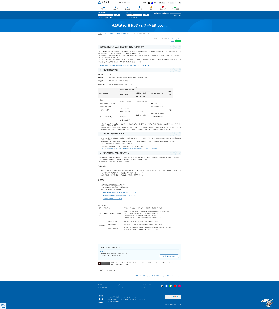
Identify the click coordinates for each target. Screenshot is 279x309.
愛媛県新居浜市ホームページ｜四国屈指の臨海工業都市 (104, 2)
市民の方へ (104, 9)
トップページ (105, 33)
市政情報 (139, 9)
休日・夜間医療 (175, 9)
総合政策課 (123, 33)
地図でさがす (165, 13)
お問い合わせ (121, 285)
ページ (107, 17)
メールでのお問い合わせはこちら (128, 297)
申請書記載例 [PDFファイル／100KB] (112, 199)
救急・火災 (163, 9)
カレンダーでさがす (175, 13)
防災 (151, 9)
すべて (102, 17)
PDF (112, 17)
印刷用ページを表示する (175, 39)
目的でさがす (177, 15)
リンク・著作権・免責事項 (144, 285)
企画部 (118, 33)
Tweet (172, 41)
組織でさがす (157, 13)
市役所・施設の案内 (102, 287)
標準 (160, 2)
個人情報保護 (141, 287)
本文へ (120, 2)
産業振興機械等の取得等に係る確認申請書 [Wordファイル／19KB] (120, 192)
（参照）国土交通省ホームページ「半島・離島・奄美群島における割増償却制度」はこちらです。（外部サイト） (130, 148)
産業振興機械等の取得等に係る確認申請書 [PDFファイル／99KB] (120, 195)
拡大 (163, 2)
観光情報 (127, 9)
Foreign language (136, 2)
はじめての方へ (127, 2)
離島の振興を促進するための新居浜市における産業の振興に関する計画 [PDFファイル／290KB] (124, 65)
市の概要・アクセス (102, 285)
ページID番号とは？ (133, 17)
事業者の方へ (115, 9)
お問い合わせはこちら (169, 256)
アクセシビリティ (122, 287)
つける (171, 2)
